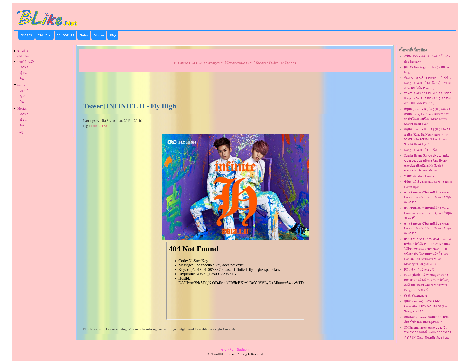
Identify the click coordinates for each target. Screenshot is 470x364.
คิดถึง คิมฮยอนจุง (415, 296)
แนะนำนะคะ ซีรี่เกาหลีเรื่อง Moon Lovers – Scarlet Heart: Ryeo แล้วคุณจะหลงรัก (428, 197)
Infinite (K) (99, 125)
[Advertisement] (235, 87)
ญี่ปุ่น (23, 73)
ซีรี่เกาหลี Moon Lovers (419, 176)
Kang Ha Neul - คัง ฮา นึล (420, 150)
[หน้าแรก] (47, 26)
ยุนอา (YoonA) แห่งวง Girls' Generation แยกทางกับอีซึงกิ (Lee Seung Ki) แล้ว (426, 306)
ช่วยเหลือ (227, 349)
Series (84, 35)
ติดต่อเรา (243, 349)
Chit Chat (44, 35)
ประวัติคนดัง (65, 35)
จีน (22, 78)
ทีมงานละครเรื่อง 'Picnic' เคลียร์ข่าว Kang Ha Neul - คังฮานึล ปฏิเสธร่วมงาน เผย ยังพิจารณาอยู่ (427, 83)
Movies (99, 35)
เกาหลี (24, 67)
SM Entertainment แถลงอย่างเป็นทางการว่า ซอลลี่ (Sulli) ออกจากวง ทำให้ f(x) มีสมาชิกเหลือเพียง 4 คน (427, 332)
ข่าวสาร (26, 35)
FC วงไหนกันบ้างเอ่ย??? (420, 269)
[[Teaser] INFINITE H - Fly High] (235, 238)
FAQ (113, 35)
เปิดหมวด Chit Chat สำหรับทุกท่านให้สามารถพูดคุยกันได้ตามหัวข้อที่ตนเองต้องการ (235, 63)
